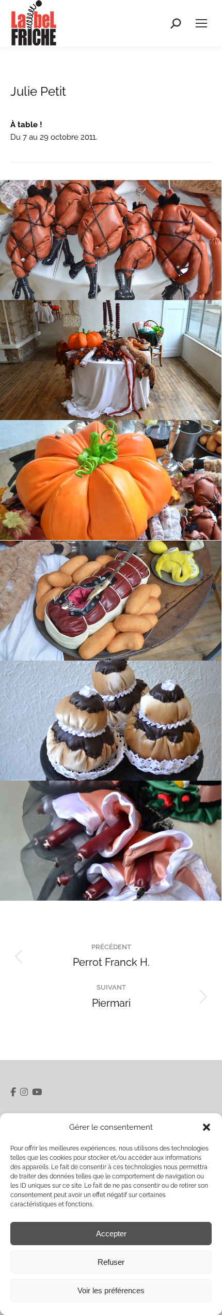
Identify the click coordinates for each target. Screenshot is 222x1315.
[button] (206, 1127)
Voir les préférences (111, 1290)
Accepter (111, 1233)
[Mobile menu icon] (201, 23)
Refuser (111, 1262)
